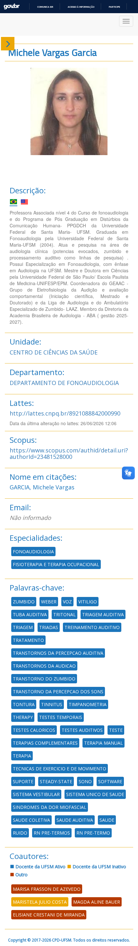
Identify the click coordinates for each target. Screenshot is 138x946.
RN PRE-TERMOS (52, 833)
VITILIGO (87, 602)
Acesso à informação (81, 6)
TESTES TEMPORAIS (60, 717)
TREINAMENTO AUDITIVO (92, 627)
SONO (85, 781)
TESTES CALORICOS (34, 730)
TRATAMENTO (28, 640)
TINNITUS (51, 704)
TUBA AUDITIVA (30, 614)
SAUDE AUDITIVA (74, 820)
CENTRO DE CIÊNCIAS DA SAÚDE (54, 352)
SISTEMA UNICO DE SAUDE (95, 794)
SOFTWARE (110, 781)
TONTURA (24, 704)
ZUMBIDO (24, 602)
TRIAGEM (23, 627)
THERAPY (23, 717)
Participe (114, 6)
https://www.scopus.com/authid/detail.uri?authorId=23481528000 (69, 453)
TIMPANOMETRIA (88, 704)
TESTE (116, 730)
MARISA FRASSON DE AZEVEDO (47, 889)
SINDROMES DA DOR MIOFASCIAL (49, 807)
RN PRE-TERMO (93, 833)
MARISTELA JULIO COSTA (40, 902)
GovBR (12, 7)
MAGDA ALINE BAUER (96, 902)
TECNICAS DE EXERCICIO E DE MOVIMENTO (59, 769)
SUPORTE (23, 781)
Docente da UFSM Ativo (39, 866)
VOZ (67, 602)
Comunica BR (45, 6)
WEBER (48, 602)
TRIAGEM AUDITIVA (103, 614)
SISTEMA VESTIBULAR (36, 794)
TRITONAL (64, 614)
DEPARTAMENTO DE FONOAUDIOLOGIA (64, 383)
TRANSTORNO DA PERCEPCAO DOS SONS (58, 691)
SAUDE (106, 820)
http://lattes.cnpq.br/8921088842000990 (65, 413)
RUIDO (20, 833)
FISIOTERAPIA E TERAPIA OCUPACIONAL (56, 564)
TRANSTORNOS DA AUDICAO (44, 666)
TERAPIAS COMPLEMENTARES (45, 743)
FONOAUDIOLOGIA (33, 551)
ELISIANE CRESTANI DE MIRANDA (49, 915)
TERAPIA (22, 756)
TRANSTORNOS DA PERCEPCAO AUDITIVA (58, 653)
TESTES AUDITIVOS (82, 730)
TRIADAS (48, 627)
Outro (21, 875)
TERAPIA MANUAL (103, 743)
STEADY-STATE (56, 781)
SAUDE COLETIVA (31, 820)
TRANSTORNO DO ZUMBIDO (44, 679)
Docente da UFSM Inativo (98, 866)
